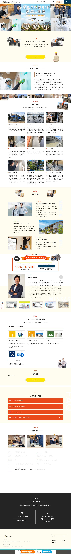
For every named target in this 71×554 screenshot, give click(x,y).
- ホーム (53, 536)
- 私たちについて (55, 538)
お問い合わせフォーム (22, 520)
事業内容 (44, 1)
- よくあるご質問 (64, 538)
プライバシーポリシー (8, 544)
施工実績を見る (35, 57)
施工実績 (40, 1)
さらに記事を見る (35, 380)
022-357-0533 (59, 2)
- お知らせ (63, 536)
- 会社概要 (63, 540)
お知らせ (48, 1)
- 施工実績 (54, 540)
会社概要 (52, 1)
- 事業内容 (54, 542)
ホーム (37, 1)
